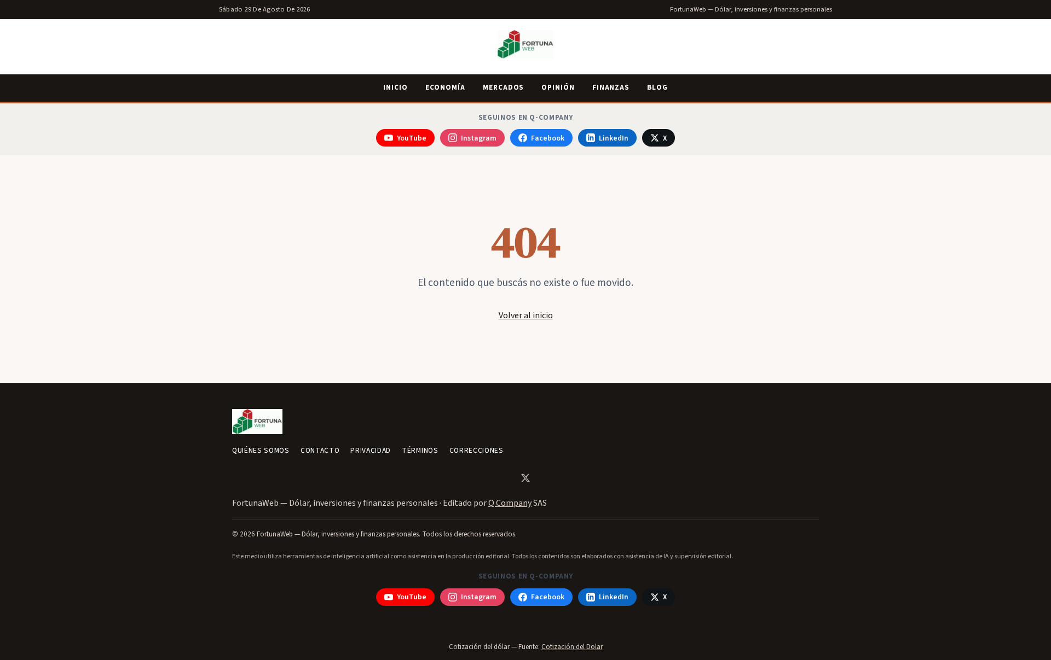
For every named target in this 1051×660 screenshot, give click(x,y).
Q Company (510, 503)
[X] (525, 478)
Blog (657, 87)
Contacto (320, 450)
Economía (445, 87)
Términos (420, 450)
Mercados (503, 87)
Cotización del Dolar (572, 647)
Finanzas (611, 87)
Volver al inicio (526, 315)
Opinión (557, 87)
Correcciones (476, 450)
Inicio (395, 87)
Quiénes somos (261, 450)
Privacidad (370, 450)
